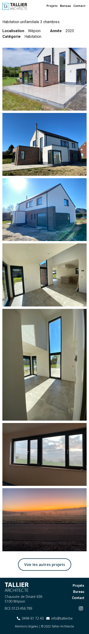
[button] (44, 564)
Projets (52, 6)
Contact (79, 6)
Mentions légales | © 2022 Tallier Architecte (44, 626)
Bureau (65, 6)
